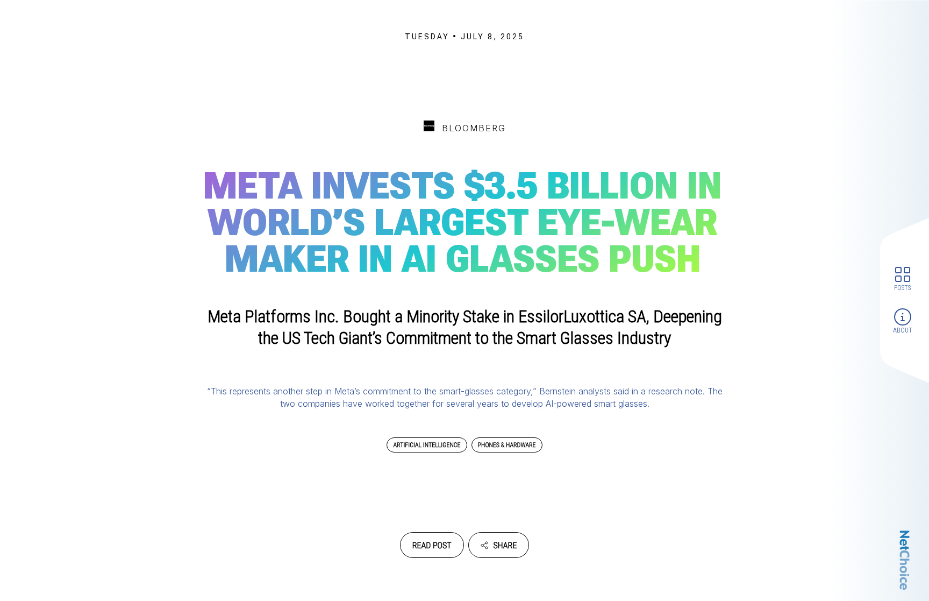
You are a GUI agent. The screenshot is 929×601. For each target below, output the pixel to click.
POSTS (902, 287)
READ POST (432, 545)
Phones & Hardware (507, 445)
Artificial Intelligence (426, 445)
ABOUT (902, 330)
